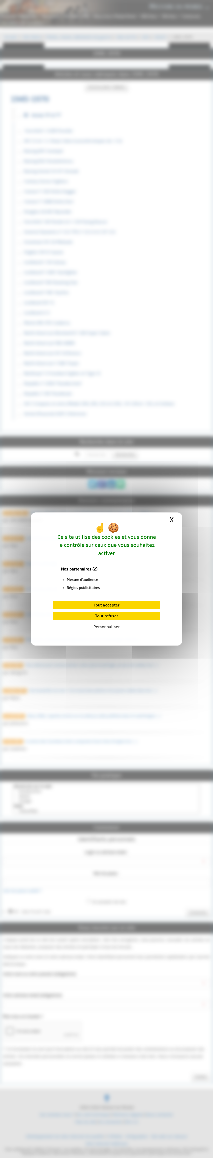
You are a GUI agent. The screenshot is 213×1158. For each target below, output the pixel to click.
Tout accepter (106, 605)
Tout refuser (106, 616)
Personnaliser (107, 627)
